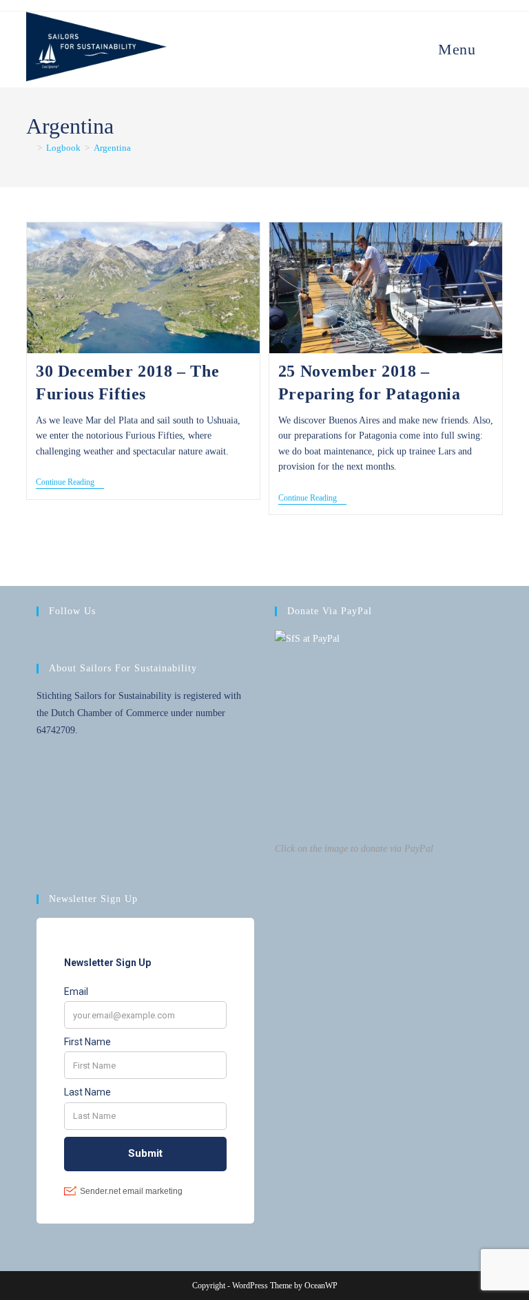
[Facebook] (45, 640)
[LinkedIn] (78, 640)
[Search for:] (491, 49)
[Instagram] (61, 640)
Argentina (112, 148)
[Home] (29, 148)
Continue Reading (70, 483)
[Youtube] (94, 640)
